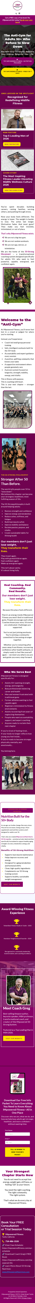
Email (7, 1139)
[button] (19, 13)
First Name (8, 1130)
